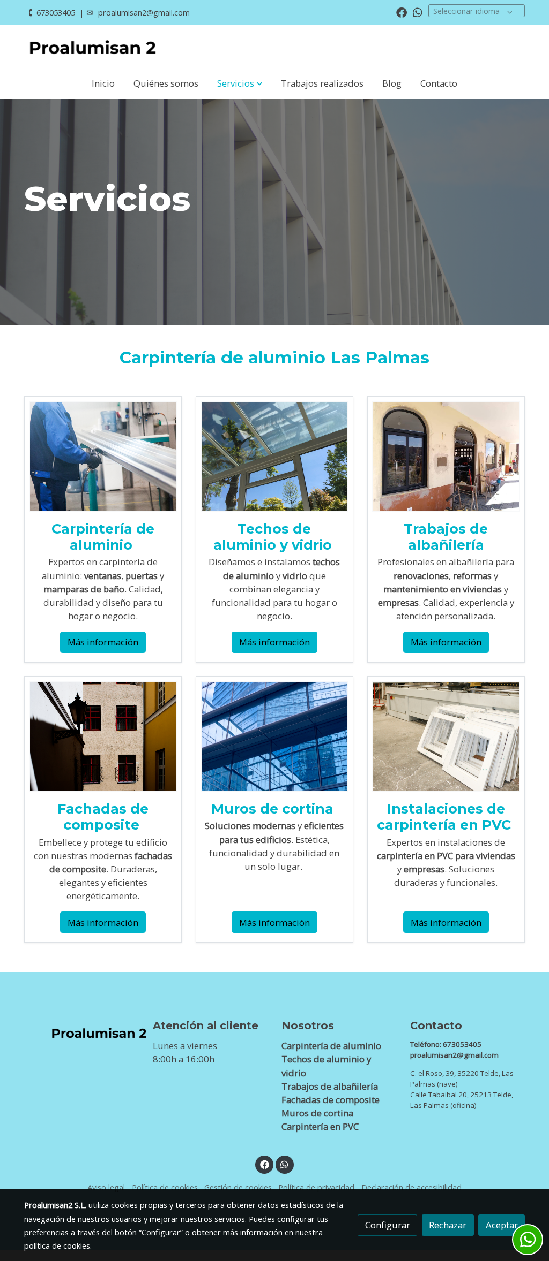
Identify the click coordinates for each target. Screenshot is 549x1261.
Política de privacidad (316, 1187)
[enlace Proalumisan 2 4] (103, 735)
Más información (103, 642)
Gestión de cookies (238, 1187)
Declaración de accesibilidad (411, 1187)
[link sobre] (81, 1030)
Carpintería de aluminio (102, 537)
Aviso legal (106, 1187)
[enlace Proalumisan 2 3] (274, 455)
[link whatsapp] (417, 11)
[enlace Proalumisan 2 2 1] (103, 455)
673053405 (55, 12)
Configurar (387, 1225)
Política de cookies (165, 1187)
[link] (92, 46)
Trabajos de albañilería (329, 1086)
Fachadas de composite (330, 1099)
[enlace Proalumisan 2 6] (446, 735)
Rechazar (447, 1225)
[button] (240, 84)
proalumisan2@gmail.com (144, 12)
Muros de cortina (274, 809)
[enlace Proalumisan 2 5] (274, 735)
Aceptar (502, 1225)
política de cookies (57, 1245)
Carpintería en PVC (321, 1126)
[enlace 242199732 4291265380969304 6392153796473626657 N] (446, 455)
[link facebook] (401, 11)
